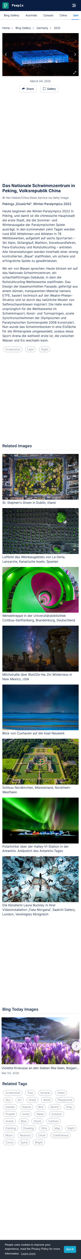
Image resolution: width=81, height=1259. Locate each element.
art (19, 1099)
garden (10, 1107)
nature (26, 1107)
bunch (55, 1107)
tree (30, 1092)
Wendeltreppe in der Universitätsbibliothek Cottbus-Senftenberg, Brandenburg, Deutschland (38, 618)
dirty (44, 1128)
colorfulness (60, 1135)
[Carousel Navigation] (40, 1049)
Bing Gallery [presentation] (11, 15)
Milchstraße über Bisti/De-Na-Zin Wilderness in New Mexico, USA (37, 677)
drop (69, 1107)
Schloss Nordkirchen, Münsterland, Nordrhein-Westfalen (36, 790)
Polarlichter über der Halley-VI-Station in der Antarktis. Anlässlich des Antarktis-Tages (35, 848)
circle (41, 1135)
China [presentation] (63, 15)
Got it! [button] (70, 1249)
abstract (25, 1135)
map (57, 1128)
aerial (46, 1099)
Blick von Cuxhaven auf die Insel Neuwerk (33, 733)
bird (40, 1107)
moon (9, 1135)
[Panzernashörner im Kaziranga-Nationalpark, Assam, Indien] (6, 54)
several (45, 1092)
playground (65, 1099)
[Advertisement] (40, 139)
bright (39, 1142)
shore (37, 1121)
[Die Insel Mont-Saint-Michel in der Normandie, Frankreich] (75, 54)
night (44, 349)
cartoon (53, 1121)
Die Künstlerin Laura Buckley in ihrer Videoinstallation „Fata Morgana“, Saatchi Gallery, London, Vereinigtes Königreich (38, 909)
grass (32, 1099)
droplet (10, 1114)
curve (9, 1142)
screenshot (13, 349)
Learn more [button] (28, 1253)
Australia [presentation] (31, 15)
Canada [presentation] (48, 15)
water (40, 1114)
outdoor (56, 1114)
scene (10, 1121)
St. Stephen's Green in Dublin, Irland (29, 503)
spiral (24, 1142)
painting (11, 1128)
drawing (28, 1128)
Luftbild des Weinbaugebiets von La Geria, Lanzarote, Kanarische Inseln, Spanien (33, 559)
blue (23, 1121)
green (61, 1092)
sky (8, 1099)
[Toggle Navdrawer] (74, 5)
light (30, 349)
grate (25, 1114)
